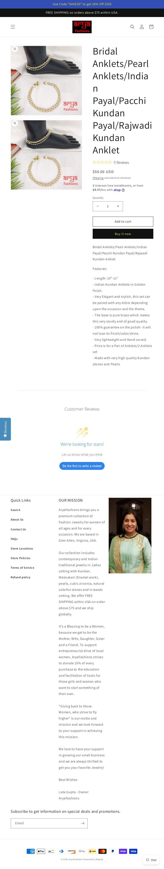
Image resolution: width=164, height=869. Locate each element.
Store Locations (22, 548)
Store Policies (20, 558)
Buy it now (123, 234)
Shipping (98, 177)
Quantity (98, 198)
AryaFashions (75, 859)
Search (15, 510)
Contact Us (18, 529)
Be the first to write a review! (82, 466)
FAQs (14, 539)
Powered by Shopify (93, 859)
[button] (13, 27)
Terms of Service (22, 568)
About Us (17, 519)
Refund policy (21, 577)
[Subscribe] (82, 823)
